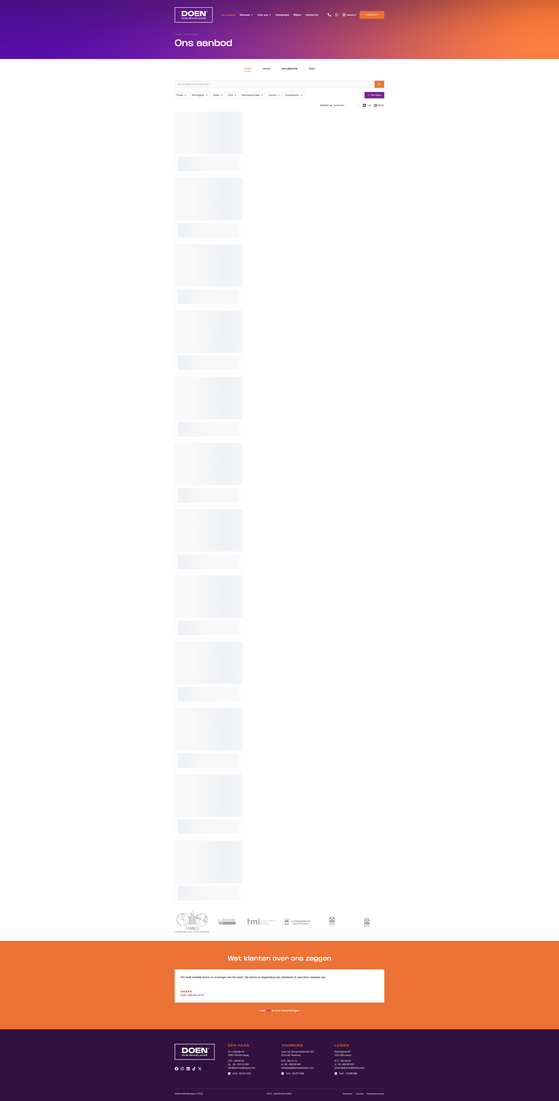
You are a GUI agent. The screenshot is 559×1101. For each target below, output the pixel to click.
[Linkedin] (188, 1069)
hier (268, 1010)
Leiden (342, 1045)
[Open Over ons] (270, 15)
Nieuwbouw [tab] (290, 69)
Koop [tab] (247, 69)
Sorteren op (326, 105)
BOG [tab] (312, 69)
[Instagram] (182, 1069)
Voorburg (292, 1045)
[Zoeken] (379, 84)
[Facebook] (176, 1069)
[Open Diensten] (252, 15)
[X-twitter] (200, 1069)
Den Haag (238, 1045)
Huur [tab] (266, 69)
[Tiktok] (194, 1069)
